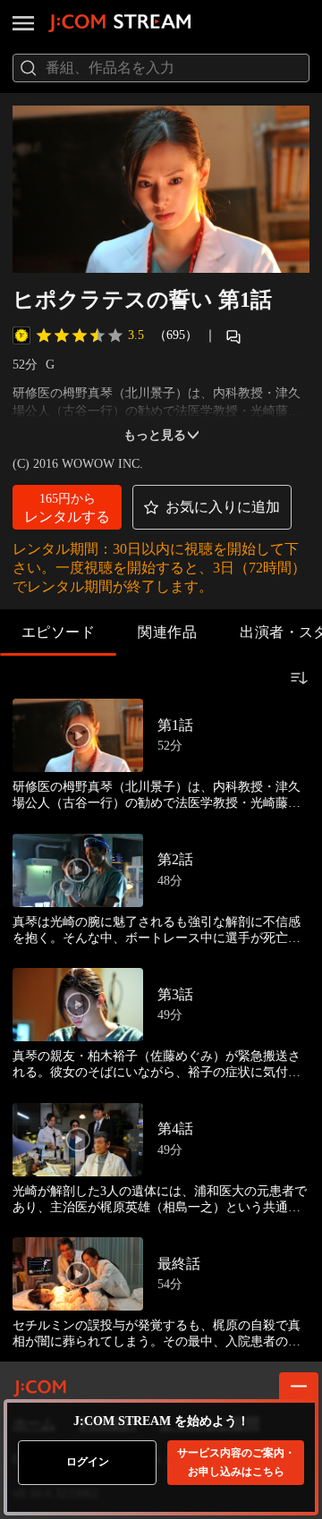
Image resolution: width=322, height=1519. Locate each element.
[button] (67, 507)
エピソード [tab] (58, 632)
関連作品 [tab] (167, 632)
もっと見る (154, 435)
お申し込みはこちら (236, 1462)
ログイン (87, 1461)
